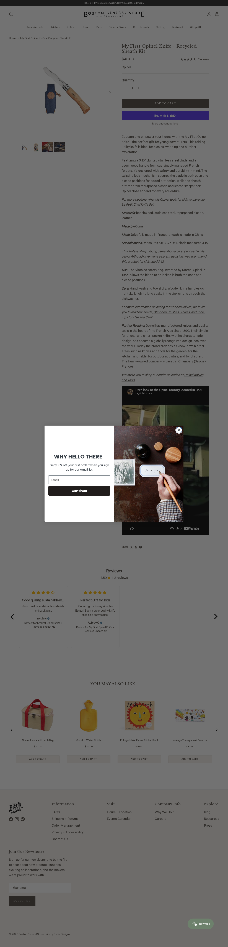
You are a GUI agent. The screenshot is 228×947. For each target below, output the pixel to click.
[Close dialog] (179, 430)
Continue (79, 491)
